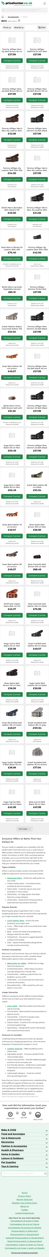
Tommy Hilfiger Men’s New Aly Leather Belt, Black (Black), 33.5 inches (37, 209)
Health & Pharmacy (12, 1150)
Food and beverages (13, 1134)
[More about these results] (19, 21)
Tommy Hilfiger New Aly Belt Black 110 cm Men (37, 367)
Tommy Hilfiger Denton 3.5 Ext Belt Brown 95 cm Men (37, 288)
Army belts (12, 1006)
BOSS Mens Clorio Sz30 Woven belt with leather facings (12, 407)
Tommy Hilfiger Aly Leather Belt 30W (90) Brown (12, 169)
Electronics (7, 1142)
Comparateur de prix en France (24, 1224)
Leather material (14, 1049)
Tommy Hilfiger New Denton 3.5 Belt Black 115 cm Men (37, 446)
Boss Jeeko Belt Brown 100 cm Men (37, 526)
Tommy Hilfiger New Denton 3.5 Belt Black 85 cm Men (37, 407)
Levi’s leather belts (15, 921)
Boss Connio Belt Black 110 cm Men (37, 803)
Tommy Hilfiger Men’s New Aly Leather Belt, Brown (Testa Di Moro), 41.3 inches (12, 129)
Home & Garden (10, 1154)
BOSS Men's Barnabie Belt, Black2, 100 (12, 209)
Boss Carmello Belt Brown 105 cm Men (37, 565)
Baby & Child (8, 1130)
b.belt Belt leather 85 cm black (37, 486)
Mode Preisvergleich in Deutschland (24, 1241)
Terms (24, 1193)
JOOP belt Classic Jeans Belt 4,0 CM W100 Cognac (12, 605)
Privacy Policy (24, 1196)
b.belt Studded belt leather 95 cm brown (37, 763)
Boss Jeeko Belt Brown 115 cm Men (12, 684)
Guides (24, 1210)
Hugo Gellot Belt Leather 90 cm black (37, 684)
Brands (17, 27)
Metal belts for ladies (16, 963)
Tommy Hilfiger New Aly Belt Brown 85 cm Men (12, 90)
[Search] (3, 10)
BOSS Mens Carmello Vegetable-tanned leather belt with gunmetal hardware (12, 288)
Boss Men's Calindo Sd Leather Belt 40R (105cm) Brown (11, 248)
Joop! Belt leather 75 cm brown (12, 526)
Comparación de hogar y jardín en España (24, 1248)
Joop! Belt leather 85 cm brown (12, 565)
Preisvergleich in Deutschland (24, 1234)
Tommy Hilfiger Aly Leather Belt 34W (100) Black (37, 248)
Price (5, 27)
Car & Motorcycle (11, 1138)
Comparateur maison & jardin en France (24, 1245)
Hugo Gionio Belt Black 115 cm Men (12, 645)
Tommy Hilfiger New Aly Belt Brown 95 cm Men (12, 50)
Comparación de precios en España (24, 1227)
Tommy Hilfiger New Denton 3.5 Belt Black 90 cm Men (37, 328)
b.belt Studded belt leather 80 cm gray (37, 724)
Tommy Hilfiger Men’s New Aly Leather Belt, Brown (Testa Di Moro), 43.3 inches (37, 169)
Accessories (13, 17)
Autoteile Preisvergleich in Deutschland (25, 1238)
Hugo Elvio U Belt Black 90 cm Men (12, 486)
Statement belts (14, 878)
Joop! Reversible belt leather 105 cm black (12, 724)
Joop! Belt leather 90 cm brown (12, 367)
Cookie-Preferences (24, 1213)
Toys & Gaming (9, 1166)
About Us (24, 1206)
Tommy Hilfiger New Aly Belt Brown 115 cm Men (37, 90)
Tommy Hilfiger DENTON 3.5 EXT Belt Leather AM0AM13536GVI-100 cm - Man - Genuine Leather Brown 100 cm (37, 50)
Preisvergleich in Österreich (24, 1231)
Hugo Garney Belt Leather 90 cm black (12, 803)
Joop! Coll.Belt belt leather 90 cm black (37, 645)
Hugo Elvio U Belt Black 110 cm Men (12, 446)
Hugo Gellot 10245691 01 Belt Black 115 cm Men (12, 763)
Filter (43, 27)
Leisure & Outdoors (12, 1158)
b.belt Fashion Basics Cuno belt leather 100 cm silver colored (12, 328)
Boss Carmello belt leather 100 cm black (37, 605)
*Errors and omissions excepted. (24, 1253)
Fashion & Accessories (14, 1146)
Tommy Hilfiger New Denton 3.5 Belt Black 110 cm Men (37, 129)
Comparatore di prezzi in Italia (24, 1221)
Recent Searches (25, 1199)
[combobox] (26, 10)
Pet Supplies (8, 1162)
